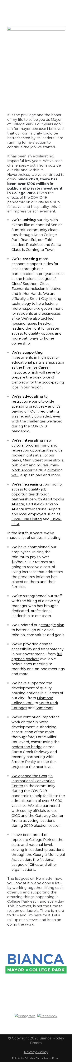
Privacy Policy (36, 1052)
